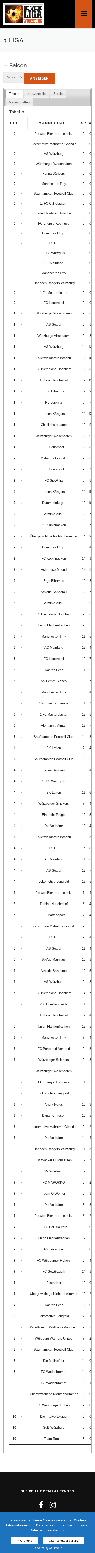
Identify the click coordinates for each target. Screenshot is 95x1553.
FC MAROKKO (54, 1182)
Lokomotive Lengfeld (54, 881)
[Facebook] (41, 1505)
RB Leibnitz (53, 402)
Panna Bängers (53, 173)
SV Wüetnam (53, 1171)
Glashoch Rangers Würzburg (54, 283)
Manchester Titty (53, 184)
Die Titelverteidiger (53, 1416)
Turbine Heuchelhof (54, 380)
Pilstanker (53, 1283)
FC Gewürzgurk (53, 1271)
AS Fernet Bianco (54, 681)
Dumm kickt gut (53, 233)
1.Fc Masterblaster (53, 293)
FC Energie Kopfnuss (53, 223)
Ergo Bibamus (53, 391)
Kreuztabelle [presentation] (36, 94)
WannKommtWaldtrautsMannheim (54, 1327)
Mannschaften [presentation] (19, 102)
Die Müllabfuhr (53, 1361)
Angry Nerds (54, 1104)
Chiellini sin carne (54, 425)
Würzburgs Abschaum (53, 336)
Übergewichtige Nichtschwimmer (54, 536)
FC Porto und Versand (53, 1049)
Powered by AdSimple (47, 1548)
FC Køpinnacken (53, 525)
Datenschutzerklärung (63, 1540)
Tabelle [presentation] (14, 94)
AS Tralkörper (54, 1249)
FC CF (54, 243)
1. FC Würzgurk (53, 253)
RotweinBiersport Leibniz (53, 893)
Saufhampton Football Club (53, 193)
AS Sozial (53, 324)
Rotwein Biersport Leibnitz (53, 134)
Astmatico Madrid (54, 570)
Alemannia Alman (53, 726)
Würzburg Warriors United (53, 1338)
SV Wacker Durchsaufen (53, 1160)
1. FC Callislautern (53, 203)
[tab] (14, 94)
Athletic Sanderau (54, 592)
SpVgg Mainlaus (54, 959)
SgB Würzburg (53, 1427)
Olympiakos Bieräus (53, 703)
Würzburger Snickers (53, 803)
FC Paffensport (54, 915)
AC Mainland (53, 263)
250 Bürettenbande (53, 1004)
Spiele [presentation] (58, 94)
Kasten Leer (54, 670)
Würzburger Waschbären (54, 164)
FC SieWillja (54, 480)
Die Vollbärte (53, 826)
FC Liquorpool (54, 303)
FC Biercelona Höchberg (53, 369)
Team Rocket (53, 1439)
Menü (84, 9)
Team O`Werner (53, 1193)
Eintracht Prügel (53, 815)
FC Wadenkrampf (53, 1372)
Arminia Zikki (53, 514)
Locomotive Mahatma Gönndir (54, 144)
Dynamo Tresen (53, 1115)
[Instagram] (53, 1505)
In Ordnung (24, 1540)
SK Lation (53, 748)
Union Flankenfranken (54, 625)
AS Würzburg (53, 154)
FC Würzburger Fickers (54, 1260)
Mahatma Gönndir (54, 458)
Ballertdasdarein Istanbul (53, 213)
